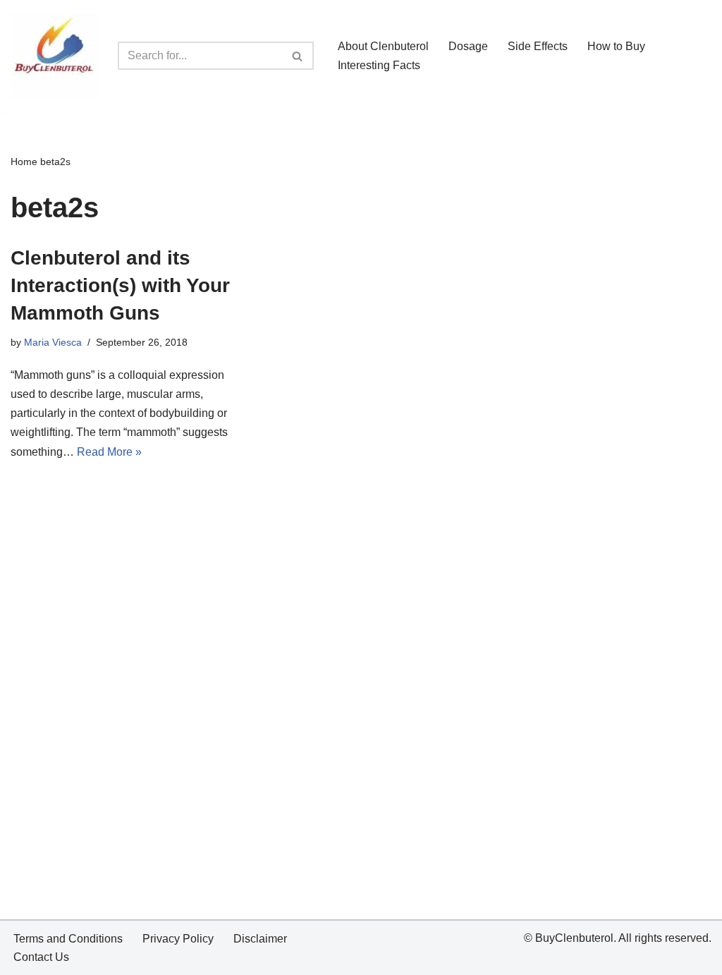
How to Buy (616, 46)
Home (24, 161)
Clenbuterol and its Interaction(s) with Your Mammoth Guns (120, 285)
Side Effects (538, 46)
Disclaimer (260, 939)
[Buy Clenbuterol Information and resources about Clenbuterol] (54, 56)
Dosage (468, 46)
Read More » (109, 452)
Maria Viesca (53, 342)
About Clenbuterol (383, 46)
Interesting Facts (379, 65)
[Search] (298, 56)
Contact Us (41, 957)
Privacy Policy (178, 939)
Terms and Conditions (68, 939)
